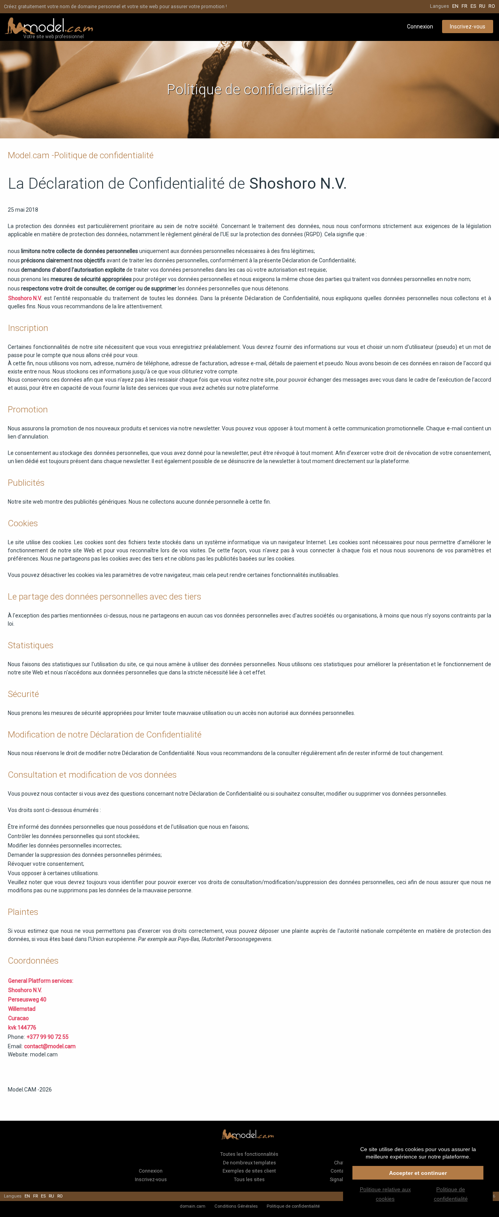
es (473, 6)
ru (482, 6)
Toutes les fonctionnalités (249, 1154)
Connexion (420, 26)
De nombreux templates (249, 1163)
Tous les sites (249, 1179)
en (455, 6)
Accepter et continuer (418, 1173)
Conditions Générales (236, 1206)
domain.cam (192, 1206)
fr (464, 6)
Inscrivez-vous (467, 26)
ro (491, 6)
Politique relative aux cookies (385, 1194)
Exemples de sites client (249, 1171)
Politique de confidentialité (293, 1206)
